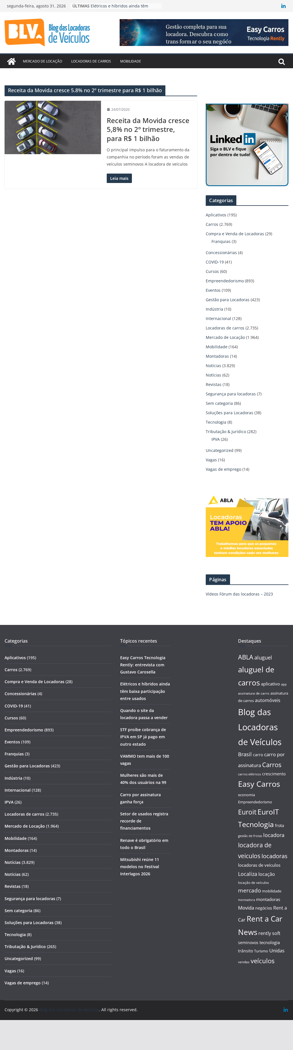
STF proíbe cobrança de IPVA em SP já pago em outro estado (143, 737)
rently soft (269, 933)
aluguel (263, 657)
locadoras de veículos (259, 865)
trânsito (245, 951)
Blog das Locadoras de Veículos (260, 727)
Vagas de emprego (223, 469)
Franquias (221, 241)
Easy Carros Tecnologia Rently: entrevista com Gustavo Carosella (142, 665)
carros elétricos (249, 774)
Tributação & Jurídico (226, 431)
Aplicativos (216, 215)
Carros (212, 224)
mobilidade (271, 891)
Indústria (214, 309)
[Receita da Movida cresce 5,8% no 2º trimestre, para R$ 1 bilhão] (53, 127)
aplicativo (270, 684)
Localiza (247, 873)
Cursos (212, 271)
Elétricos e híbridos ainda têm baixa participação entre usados (145, 691)
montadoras (268, 899)
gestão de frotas (250, 836)
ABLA (245, 657)
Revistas (213, 384)
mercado (249, 890)
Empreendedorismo (225, 280)
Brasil (245, 754)
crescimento (274, 774)
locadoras (275, 856)
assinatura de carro (253, 693)
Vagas (211, 459)
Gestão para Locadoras (228, 299)
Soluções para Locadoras (229, 412)
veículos (262, 961)
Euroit (247, 811)
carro (258, 754)
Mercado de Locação (42, 61)
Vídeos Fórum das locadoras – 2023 (239, 594)
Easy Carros (259, 784)
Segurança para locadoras (231, 394)
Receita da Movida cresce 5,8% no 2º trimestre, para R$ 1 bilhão (148, 129)
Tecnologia (216, 422)
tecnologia (270, 942)
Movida (246, 907)
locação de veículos (253, 882)
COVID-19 (215, 262)
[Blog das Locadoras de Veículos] (11, 61)
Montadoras (217, 356)
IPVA (215, 439)
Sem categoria (219, 403)
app (284, 684)
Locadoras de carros (91, 61)
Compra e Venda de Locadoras (235, 233)
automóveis (267, 700)
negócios (263, 908)
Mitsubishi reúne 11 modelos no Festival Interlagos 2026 (139, 866)
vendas (244, 962)
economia (246, 794)
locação (266, 874)
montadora (246, 900)
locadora (273, 835)
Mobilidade (130, 61)
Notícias (213, 365)
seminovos (248, 942)
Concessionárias (221, 252)
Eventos (213, 290)
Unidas (276, 950)
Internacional (218, 318)
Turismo (261, 951)
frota (279, 825)
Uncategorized (219, 450)
